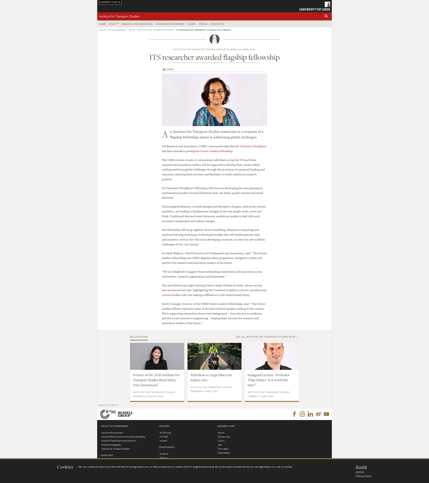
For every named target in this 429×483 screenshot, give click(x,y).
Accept (361, 467)
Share (170, 69)
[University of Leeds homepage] (314, 6)
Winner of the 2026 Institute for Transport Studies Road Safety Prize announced (156, 379)
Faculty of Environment (112, 29)
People (203, 24)
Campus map (224, 436)
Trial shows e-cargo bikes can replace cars (211, 377)
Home (102, 24)
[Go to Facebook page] (294, 414)
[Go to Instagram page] (302, 414)
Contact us (217, 24)
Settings (360, 471)
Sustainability (224, 452)
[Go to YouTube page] (326, 414)
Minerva (163, 457)
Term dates (223, 448)
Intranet (163, 440)
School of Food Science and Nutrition (119, 440)
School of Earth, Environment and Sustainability (123, 436)
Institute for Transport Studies (119, 16)
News (132, 29)
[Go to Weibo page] (318, 414)
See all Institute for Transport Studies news (265, 336)
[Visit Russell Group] (126, 414)
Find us (221, 440)
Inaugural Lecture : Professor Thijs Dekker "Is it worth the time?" (269, 379)
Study (112, 24)
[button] (326, 16)
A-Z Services (165, 432)
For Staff (164, 436)
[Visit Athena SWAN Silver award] (108, 414)
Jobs (220, 444)
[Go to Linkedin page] (310, 414)
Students (164, 453)
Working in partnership (170, 24)
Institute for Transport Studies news (198, 49)
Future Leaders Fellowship (216, 151)
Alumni (191, 24)
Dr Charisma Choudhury (251, 146)
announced (174, 290)
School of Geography (111, 444)
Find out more (363, 475)
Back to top (107, 405)
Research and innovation (137, 24)
